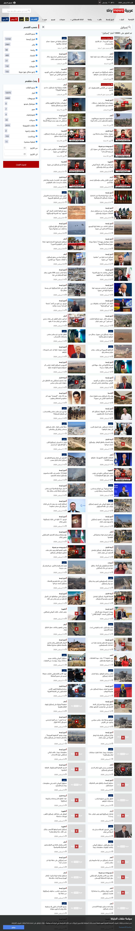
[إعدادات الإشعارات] (27, 19)
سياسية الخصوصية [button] (125, 926)
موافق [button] (14, 927)
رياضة (90, 19)
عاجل (21, 19)
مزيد (45, 19)
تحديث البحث (21, 164)
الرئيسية (131, 19)
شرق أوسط (110, 19)
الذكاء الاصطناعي (77, 19)
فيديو (53, 19)
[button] (14, 19)
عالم (100, 19)
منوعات (62, 19)
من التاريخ (34, 147)
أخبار (122, 19)
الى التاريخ (34, 154)
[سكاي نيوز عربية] (120, 11)
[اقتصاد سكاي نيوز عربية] (34, 19)
